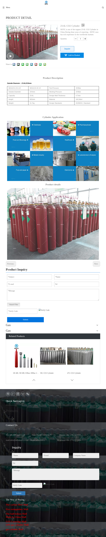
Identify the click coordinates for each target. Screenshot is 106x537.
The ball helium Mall (16, 513)
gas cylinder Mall (14, 529)
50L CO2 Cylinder (47, 373)
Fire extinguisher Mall (17, 509)
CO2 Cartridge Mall (16, 521)
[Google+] (13, 394)
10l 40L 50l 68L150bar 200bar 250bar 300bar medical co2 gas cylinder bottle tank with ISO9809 (26, 373)
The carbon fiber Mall (17, 504)
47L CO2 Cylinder (74, 373)
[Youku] (23, 394)
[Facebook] (8, 394)
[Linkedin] (18, 394)
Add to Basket (74, 55)
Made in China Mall (16, 517)
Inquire (67, 49)
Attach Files (13, 305)
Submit (25, 320)
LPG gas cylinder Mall (17, 525)
